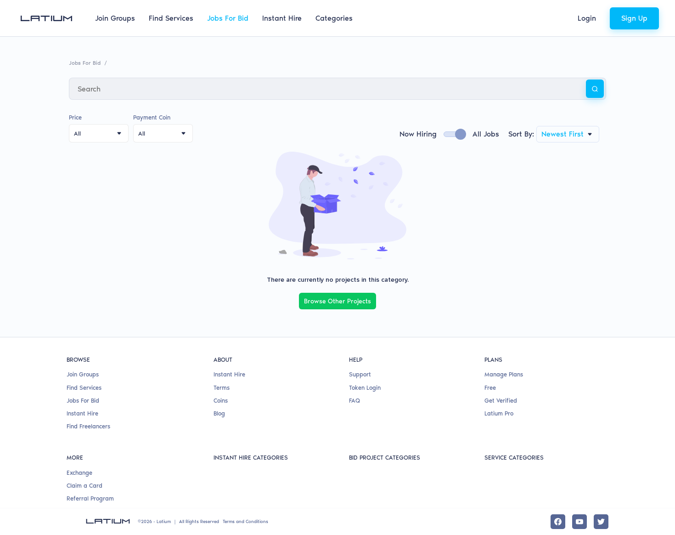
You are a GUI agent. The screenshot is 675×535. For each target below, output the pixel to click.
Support (360, 374)
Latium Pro (498, 413)
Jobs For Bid (227, 18)
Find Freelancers (88, 426)
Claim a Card (84, 485)
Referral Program (90, 498)
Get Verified (500, 400)
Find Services (171, 18)
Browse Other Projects (337, 301)
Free (490, 387)
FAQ (354, 400)
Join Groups (115, 18)
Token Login (365, 387)
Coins (221, 400)
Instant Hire (282, 18)
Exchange (79, 472)
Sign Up (634, 18)
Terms (222, 387)
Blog (219, 413)
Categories (334, 18)
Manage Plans (503, 374)
